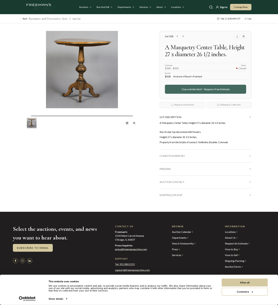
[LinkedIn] (29, 260)
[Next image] (135, 116)
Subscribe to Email (33, 247)
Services (143, 7)
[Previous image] (28, 116)
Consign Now (241, 7)
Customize (243, 291)
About (159, 7)
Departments (124, 7)
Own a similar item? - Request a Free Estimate (205, 89)
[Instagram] (22, 260)
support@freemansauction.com (132, 270)
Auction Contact (172, 181)
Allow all (245, 282)
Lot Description (170, 117)
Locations (176, 7)
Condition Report (172, 155)
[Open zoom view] (134, 123)
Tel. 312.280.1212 (125, 264)
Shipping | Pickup (171, 194)
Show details (56, 298)
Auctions (83, 7)
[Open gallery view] (127, 123)
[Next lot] (183, 36)
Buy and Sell (103, 7)
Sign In (223, 7)
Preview (165, 168)
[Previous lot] (177, 36)
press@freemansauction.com (131, 249)
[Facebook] (15, 260)
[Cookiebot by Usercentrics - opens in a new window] (27, 298)
